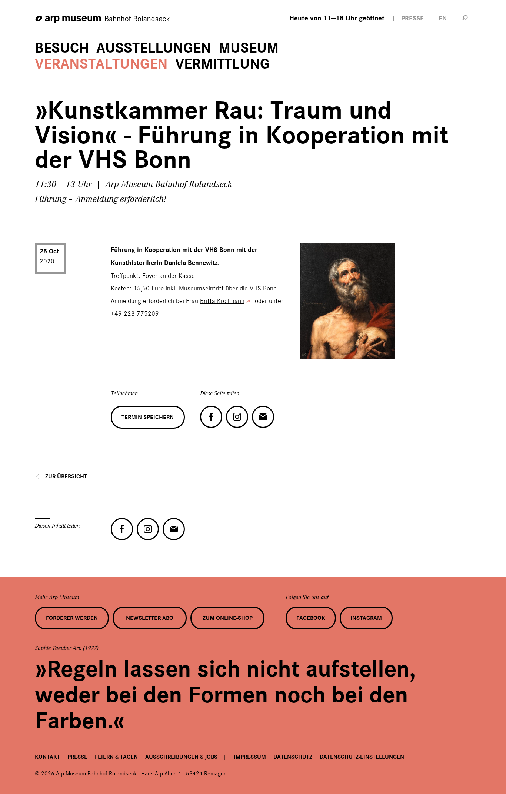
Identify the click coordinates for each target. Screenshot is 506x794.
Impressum (250, 757)
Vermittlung (222, 64)
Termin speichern (147, 417)
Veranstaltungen (101, 64)
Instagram (366, 618)
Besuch (62, 48)
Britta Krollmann (222, 301)
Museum (249, 48)
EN (443, 18)
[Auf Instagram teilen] (237, 417)
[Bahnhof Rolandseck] (103, 19)
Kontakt (47, 757)
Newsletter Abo (149, 618)
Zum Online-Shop (228, 618)
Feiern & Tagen (116, 757)
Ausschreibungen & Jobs (181, 757)
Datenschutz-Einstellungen (362, 757)
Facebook (310, 618)
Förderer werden (72, 618)
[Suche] (465, 17)
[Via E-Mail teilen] (263, 417)
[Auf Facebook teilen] (211, 417)
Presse (77, 757)
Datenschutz (292, 757)
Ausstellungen (153, 48)
